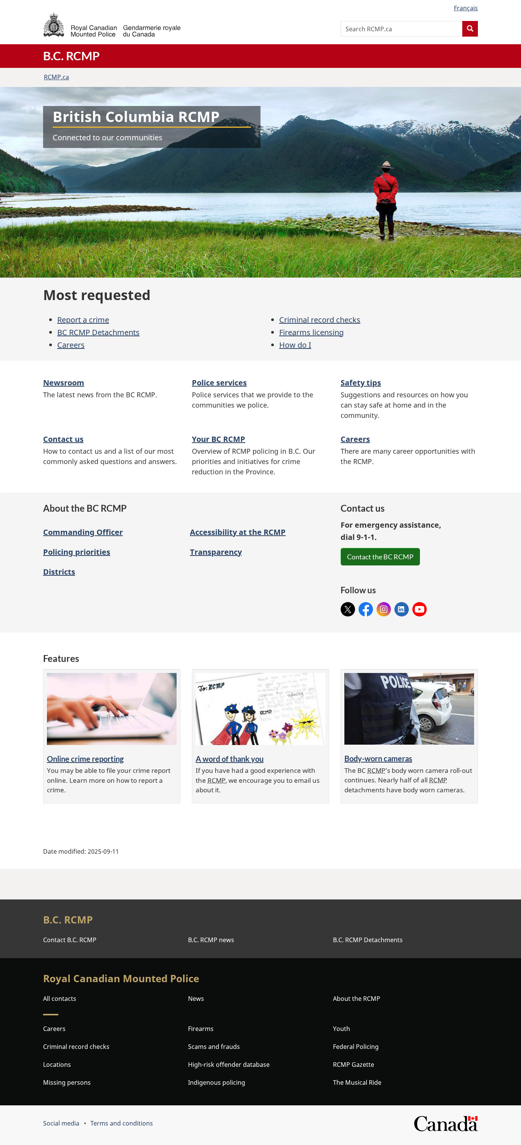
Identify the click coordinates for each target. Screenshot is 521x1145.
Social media (61, 1123)
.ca (56, 77)
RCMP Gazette (353, 1064)
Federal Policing (356, 1046)
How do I (295, 345)
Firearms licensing (311, 332)
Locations (57, 1064)
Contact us (63, 439)
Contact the (380, 556)
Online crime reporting (85, 758)
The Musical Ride (357, 1082)
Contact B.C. (69, 940)
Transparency (216, 552)
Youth (341, 1029)
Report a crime (83, 320)
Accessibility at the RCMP (238, 532)
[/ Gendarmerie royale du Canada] (111, 25)
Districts (59, 572)
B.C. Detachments (368, 940)
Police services (219, 382)
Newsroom (63, 382)
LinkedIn (401, 607)
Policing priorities (76, 552)
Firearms (201, 1029)
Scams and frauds (214, 1046)
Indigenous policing (216, 1082)
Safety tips (361, 382)
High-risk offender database (229, 1064)
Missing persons (67, 1082)
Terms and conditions (121, 1123)
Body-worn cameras (378, 758)
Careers (71, 345)
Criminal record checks (319, 320)
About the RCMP (356, 998)
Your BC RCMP (218, 439)
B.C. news (211, 940)
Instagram (383, 607)
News (196, 998)
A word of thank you (230, 758)
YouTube (419, 607)
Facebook (366, 607)
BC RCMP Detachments (98, 332)
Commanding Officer (83, 532)
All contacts (59, 998)
